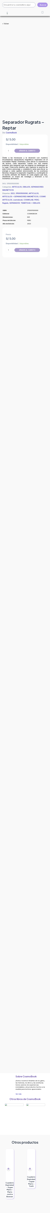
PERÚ (36, 200)
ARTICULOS (34, 193)
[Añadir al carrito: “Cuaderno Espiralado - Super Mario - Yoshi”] (30, 1168)
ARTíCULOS (17, 187)
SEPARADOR (14, 203)
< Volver (5, 24)
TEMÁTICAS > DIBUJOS (30, 203)
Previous (3, 1177)
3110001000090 (22, 193)
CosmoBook (11, 132)
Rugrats (5, 203)
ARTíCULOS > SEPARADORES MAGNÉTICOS (20, 196)
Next (47, 1177)
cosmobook (18, 200)
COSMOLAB (28, 200)
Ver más (19, 1094)
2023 (13, 193)
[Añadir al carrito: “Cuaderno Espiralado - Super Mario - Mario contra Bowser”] (8, 1168)
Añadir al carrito (27, 151)
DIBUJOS (26, 187)
